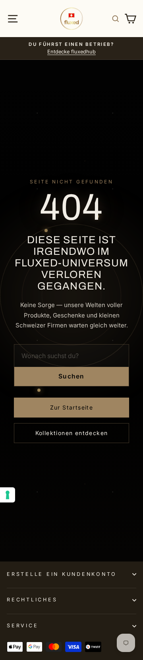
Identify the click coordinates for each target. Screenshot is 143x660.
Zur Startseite (71, 407)
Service (22, 625)
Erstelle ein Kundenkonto (62, 574)
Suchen (71, 376)
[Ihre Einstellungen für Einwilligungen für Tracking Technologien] (7, 494)
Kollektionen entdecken (71, 432)
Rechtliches (32, 600)
